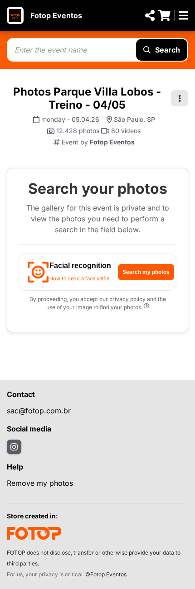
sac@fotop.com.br (39, 410)
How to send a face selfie (79, 278)
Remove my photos (40, 483)
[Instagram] (14, 447)
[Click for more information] (146, 307)
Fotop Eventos (56, 15)
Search (167, 49)
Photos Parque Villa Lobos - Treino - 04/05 (87, 98)
